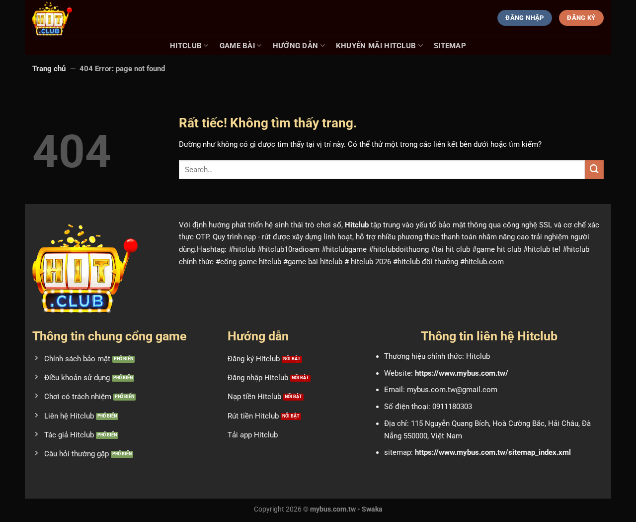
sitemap (450, 45)
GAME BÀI (237, 45)
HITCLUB (186, 45)
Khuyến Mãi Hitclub (376, 45)
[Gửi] (594, 169)
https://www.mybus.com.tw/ (461, 373)
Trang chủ (49, 68)
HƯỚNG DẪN (295, 45)
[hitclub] (82, 18)
